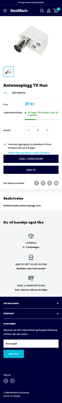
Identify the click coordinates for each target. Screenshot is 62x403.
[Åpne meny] (5, 10)
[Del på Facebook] (36, 183)
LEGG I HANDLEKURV (31, 158)
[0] (56, 11)
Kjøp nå (31, 169)
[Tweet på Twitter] (49, 183)
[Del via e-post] (56, 183)
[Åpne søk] (42, 10)
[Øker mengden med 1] (46, 130)
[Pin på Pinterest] (43, 183)
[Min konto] (48, 10)
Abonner (14, 353)
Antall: (7, 130)
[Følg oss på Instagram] (12, 380)
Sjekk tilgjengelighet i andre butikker (29, 152)
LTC (5, 92)
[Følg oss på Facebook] (5, 380)
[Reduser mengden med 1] (28, 130)
